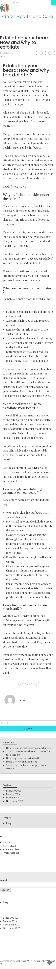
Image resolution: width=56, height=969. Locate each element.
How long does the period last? (22, 758)
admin (23, 700)
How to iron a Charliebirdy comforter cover (29, 748)
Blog (2, 56)
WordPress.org (11, 853)
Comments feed (11, 849)
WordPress (19, 961)
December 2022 (14, 797)
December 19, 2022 (8, 53)
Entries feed (9, 846)
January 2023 (13, 794)
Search (3, 880)
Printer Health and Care (26, 16)
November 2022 (14, 801)
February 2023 (13, 791)
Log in (6, 842)
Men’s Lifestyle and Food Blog (21, 761)
